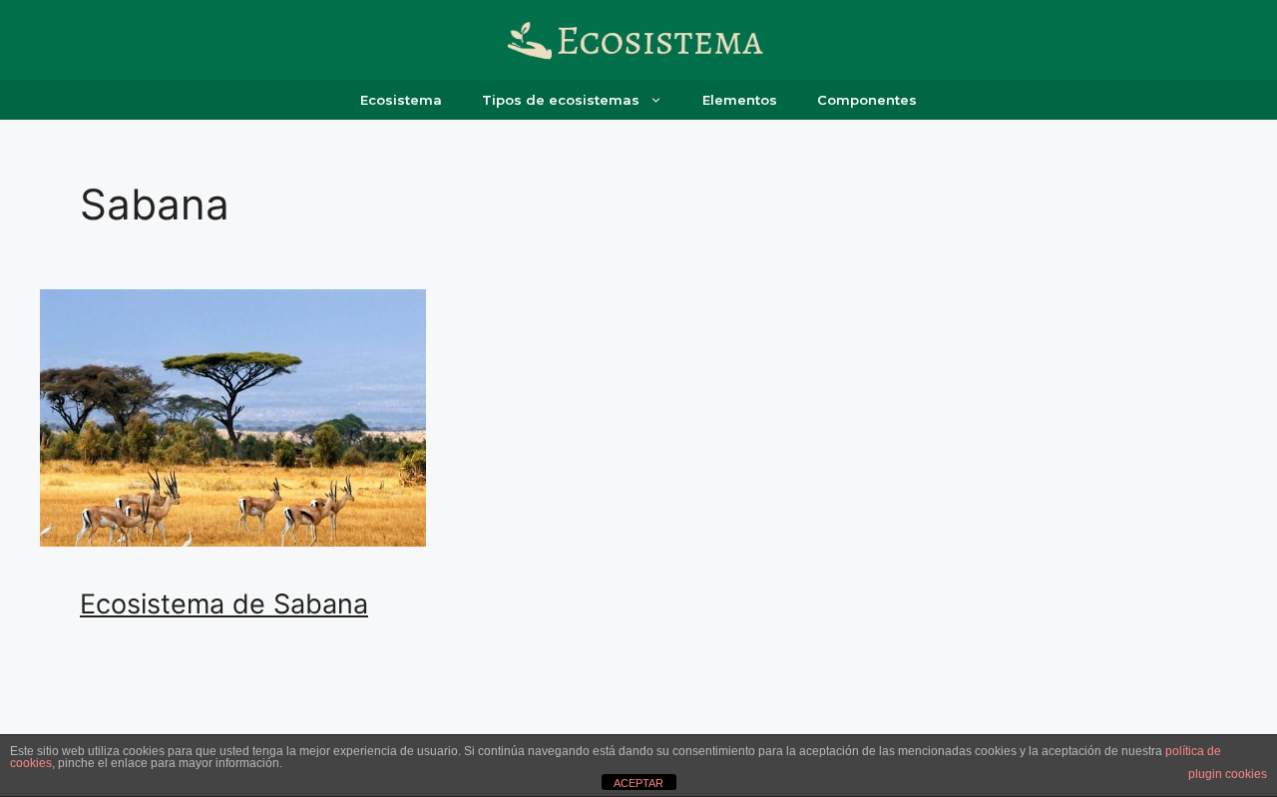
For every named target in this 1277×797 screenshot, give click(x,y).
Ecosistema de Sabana (224, 604)
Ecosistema (401, 100)
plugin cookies (1227, 774)
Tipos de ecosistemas (560, 100)
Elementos (739, 100)
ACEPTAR (638, 783)
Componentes (867, 100)
